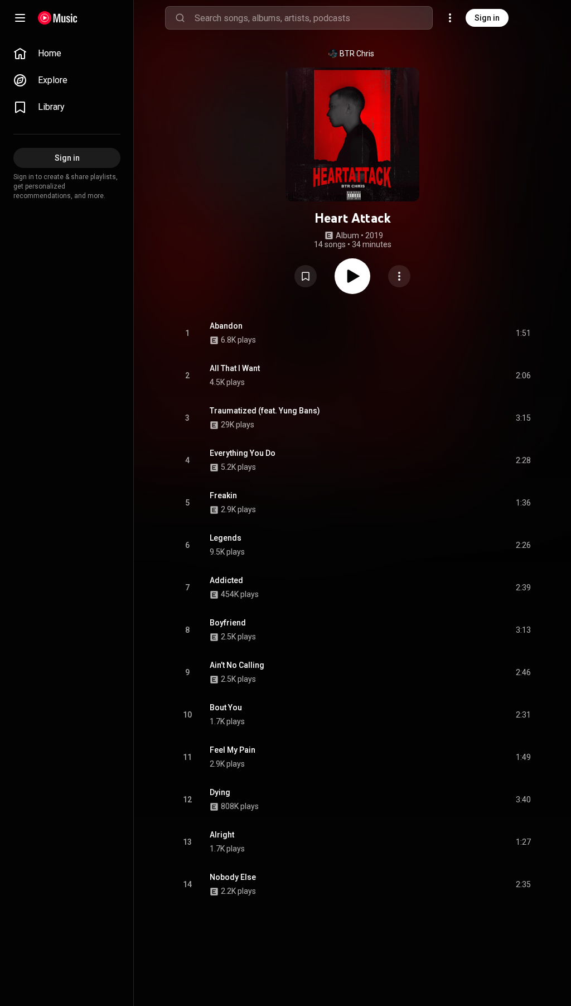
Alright (222, 834)
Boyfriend (228, 622)
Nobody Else (233, 877)
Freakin (223, 495)
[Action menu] (399, 276)
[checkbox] (523, 333)
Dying (220, 792)
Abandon (226, 325)
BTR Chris (357, 53)
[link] (66, 53)
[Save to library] (305, 276)
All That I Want (235, 368)
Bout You (226, 707)
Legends (225, 537)
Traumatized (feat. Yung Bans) (265, 410)
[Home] (58, 18)
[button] (305, 276)
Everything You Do (242, 453)
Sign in (487, 17)
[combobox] (313, 18)
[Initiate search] (180, 18)
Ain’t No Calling (237, 665)
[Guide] (20, 18)
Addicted (226, 580)
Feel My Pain (232, 749)
